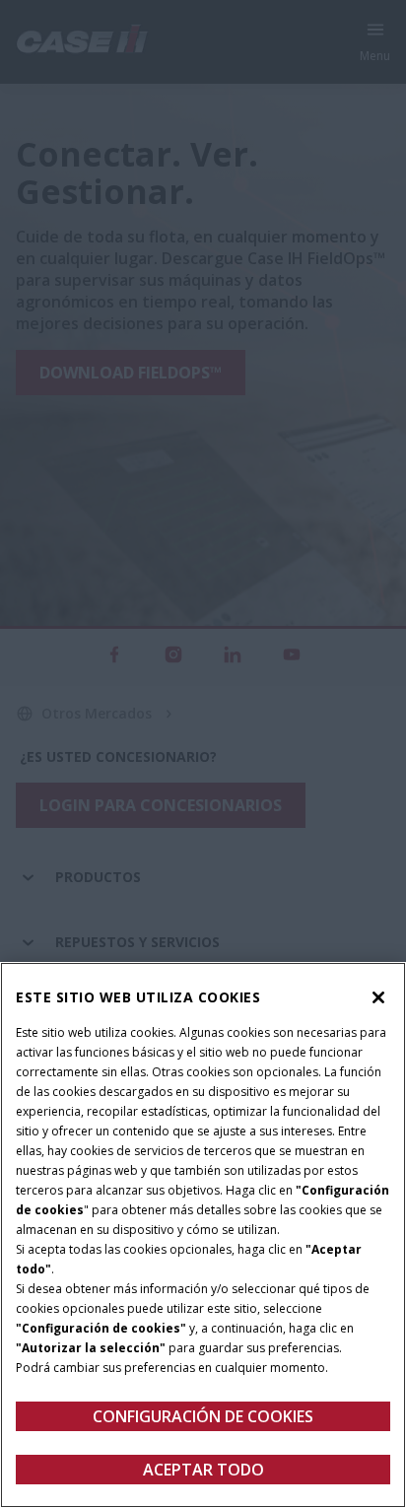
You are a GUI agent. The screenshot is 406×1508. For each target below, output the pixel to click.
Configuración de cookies (203, 1416)
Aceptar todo (203, 1469)
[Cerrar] (378, 997)
